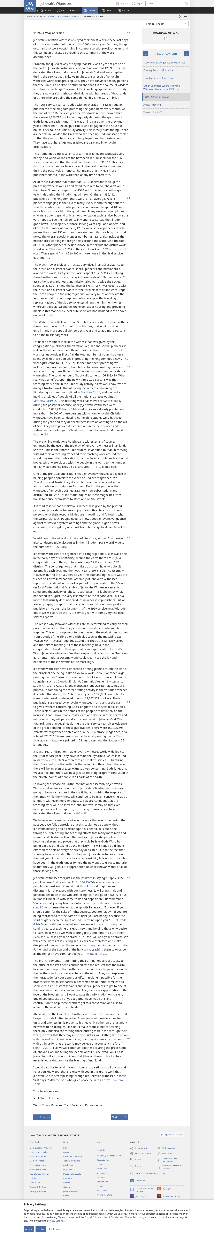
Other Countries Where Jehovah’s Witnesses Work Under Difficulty (161, 87)
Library (29, 16)
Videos (66, 1195)
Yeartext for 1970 (152, 112)
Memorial (101, 1177)
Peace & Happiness (38, 1165)
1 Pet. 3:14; (118, 920)
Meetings (101, 1173)
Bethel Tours (102, 1168)
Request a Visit (103, 1160)
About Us (101, 1150)
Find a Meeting (166, 1148)
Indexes (66, 1182)
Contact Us (101, 1164)
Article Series (68, 1165)
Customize (55, 1229)
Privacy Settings (56, 1220)
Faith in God (35, 1182)
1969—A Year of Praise (156, 97)
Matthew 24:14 (90, 392)
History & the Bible (38, 1191)
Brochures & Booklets (72, 1156)
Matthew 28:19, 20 (45, 401)
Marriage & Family (38, 1169)
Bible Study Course (38, 1156)
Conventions (102, 1181)
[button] (67, 10)
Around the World (104, 1195)
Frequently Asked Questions (109, 1155)
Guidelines (67, 1187)
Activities (100, 1186)
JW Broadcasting (71, 1191)
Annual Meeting (152, 104)
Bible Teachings (36, 1142)
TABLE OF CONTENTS (166, 53)
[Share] (179, 16)
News (99, 1142)
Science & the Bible (38, 1187)
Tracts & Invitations (71, 1160)
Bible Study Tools (37, 1160)
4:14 (36, 924)
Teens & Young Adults (39, 1174)
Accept (29, 1229)
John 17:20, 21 (44, 1048)
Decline (41, 1229)
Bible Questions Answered (41, 1147)
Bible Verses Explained (39, 1152)
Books (39, 16)
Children (33, 1178)
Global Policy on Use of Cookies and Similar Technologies (116, 1217)
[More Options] (185, 16)
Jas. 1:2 (39, 907)
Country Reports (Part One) (158, 70)
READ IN (149, 23)
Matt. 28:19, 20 (96, 954)
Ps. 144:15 (82, 882)
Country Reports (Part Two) (158, 78)
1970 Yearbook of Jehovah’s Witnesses (63, 16)
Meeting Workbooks (72, 1174)
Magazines (68, 1169)
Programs (67, 1178)
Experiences (102, 1190)
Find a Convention (140, 1153)
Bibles (65, 1147)
